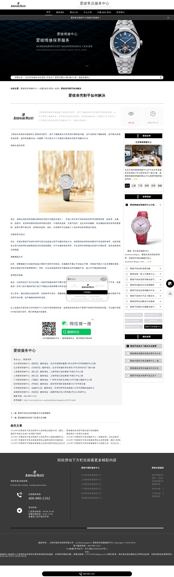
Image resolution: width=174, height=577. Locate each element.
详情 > (136, 179)
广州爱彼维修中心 (22, 380)
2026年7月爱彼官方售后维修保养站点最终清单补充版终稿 (37, 440)
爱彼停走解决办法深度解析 (142, 285)
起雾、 (161, 478)
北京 (127, 186)
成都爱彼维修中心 (22, 392)
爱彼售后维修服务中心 (103, 543)
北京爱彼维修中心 (22, 364)
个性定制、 (157, 493)
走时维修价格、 (159, 475)
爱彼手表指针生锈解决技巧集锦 (144, 307)
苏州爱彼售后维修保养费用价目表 (153, 315)
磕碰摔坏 (156, 484)
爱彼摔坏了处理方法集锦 (77, 434)
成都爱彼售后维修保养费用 (134, 327)
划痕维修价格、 (159, 481)
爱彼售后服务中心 (94, 3)
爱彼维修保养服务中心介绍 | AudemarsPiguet (151, 205)
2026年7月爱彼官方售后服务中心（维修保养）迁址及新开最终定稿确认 (98, 437)
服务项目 (60, 12)
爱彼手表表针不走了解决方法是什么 (146, 296)
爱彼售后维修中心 (29, 88)
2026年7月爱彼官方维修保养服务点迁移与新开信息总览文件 (38, 443)
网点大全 (74, 12)
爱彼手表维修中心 (153, 327)
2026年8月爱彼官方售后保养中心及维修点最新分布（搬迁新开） (40, 431)
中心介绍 (88, 12)
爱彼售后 (153, 321)
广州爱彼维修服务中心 (91, 489)
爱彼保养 (27, 359)
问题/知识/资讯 (104, 12)
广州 (140, 186)
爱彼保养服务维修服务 (23, 134)
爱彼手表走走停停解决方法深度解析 (34, 413)
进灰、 (155, 478)
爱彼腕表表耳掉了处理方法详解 (32, 418)
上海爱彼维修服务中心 (91, 480)
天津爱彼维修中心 (22, 388)
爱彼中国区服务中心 (90, 468)
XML (87, 552)
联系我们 (121, 12)
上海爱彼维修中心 (22, 372)
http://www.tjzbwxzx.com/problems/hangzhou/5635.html (50, 400)
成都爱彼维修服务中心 (91, 498)
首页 (48, 12)
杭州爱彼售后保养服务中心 (31, 308)
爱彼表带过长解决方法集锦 (142, 301)
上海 (134, 186)
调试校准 (156, 496)
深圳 (147, 186)
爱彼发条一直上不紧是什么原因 (144, 274)
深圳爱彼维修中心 (22, 384)
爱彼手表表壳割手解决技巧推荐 (144, 279)
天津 (153, 186)
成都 (160, 186)
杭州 (57, 88)
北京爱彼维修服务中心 (91, 475)
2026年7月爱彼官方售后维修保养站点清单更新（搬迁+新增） (94, 440)
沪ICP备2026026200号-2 (96, 549)
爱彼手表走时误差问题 (140, 269)
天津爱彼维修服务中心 (91, 484)
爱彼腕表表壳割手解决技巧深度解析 (82, 431)
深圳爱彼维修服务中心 (91, 493)
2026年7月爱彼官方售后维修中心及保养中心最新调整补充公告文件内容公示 (45, 437)
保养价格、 (157, 489)
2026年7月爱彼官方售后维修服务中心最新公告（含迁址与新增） (95, 443)
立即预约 (87, 292)
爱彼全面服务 (158, 468)
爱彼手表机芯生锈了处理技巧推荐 (26, 434)
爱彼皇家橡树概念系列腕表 (134, 321)
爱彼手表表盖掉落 (134, 315)
